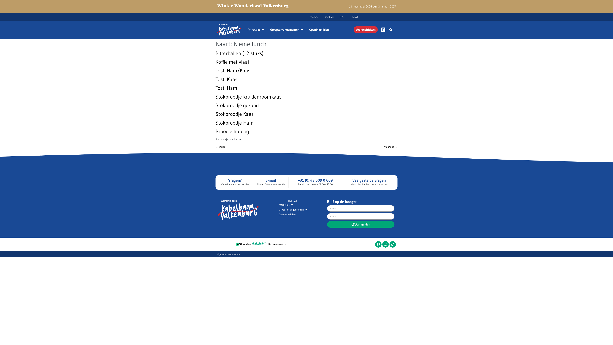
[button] (390, 29)
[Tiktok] (393, 244)
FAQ (342, 16)
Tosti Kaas (226, 79)
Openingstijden (319, 29)
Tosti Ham (226, 88)
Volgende (390, 146)
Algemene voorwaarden (228, 254)
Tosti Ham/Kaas (233, 70)
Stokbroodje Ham (235, 123)
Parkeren (314, 16)
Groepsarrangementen (284, 29)
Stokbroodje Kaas (235, 114)
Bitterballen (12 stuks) (239, 53)
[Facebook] (378, 244)
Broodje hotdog (232, 131)
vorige (220, 146)
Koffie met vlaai (232, 62)
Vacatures (329, 16)
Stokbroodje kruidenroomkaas (248, 97)
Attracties (254, 29)
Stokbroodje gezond (237, 105)
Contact (354, 16)
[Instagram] (385, 244)
